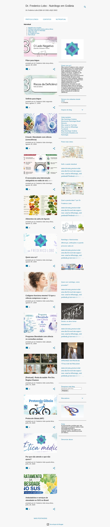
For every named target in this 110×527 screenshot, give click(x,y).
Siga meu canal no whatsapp (36, 30)
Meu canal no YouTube (69, 125)
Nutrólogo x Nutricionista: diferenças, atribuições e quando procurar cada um (72, 243)
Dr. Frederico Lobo (33, 33)
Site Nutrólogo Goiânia (69, 119)
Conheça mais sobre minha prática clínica (40, 29)
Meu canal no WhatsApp (69, 127)
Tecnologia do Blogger (56, 524)
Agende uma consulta (34, 27)
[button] (54, 69)
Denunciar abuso (67, 439)
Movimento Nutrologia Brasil (70, 121)
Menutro (64, 123)
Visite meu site (32, 32)
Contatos (47, 19)
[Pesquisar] (85, 7)
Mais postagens (40, 518)
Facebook (64, 129)
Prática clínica (32, 19)
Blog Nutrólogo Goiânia (69, 131)
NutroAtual (31, 34)
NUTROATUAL (61, 19)
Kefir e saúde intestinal (69, 164)
